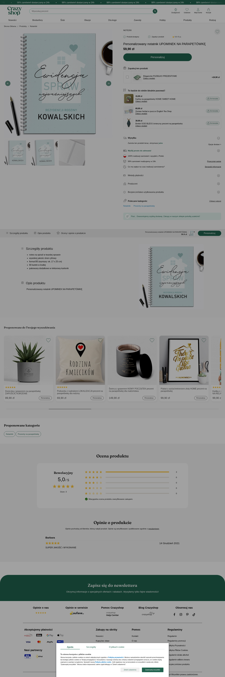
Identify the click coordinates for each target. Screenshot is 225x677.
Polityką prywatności (116, 657)
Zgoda (70, 647)
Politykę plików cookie (103, 662)
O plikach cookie (116, 647)
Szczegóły (91, 647)
